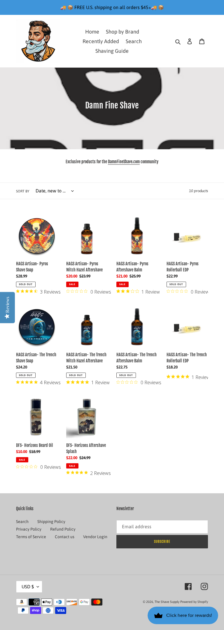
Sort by (22, 191)
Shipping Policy (51, 521)
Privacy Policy (28, 529)
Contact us (64, 536)
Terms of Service (31, 536)
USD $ (28, 586)
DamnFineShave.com (124, 161)
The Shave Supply (167, 601)
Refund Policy (63, 529)
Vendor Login (95, 536)
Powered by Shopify (194, 601)
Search (22, 521)
